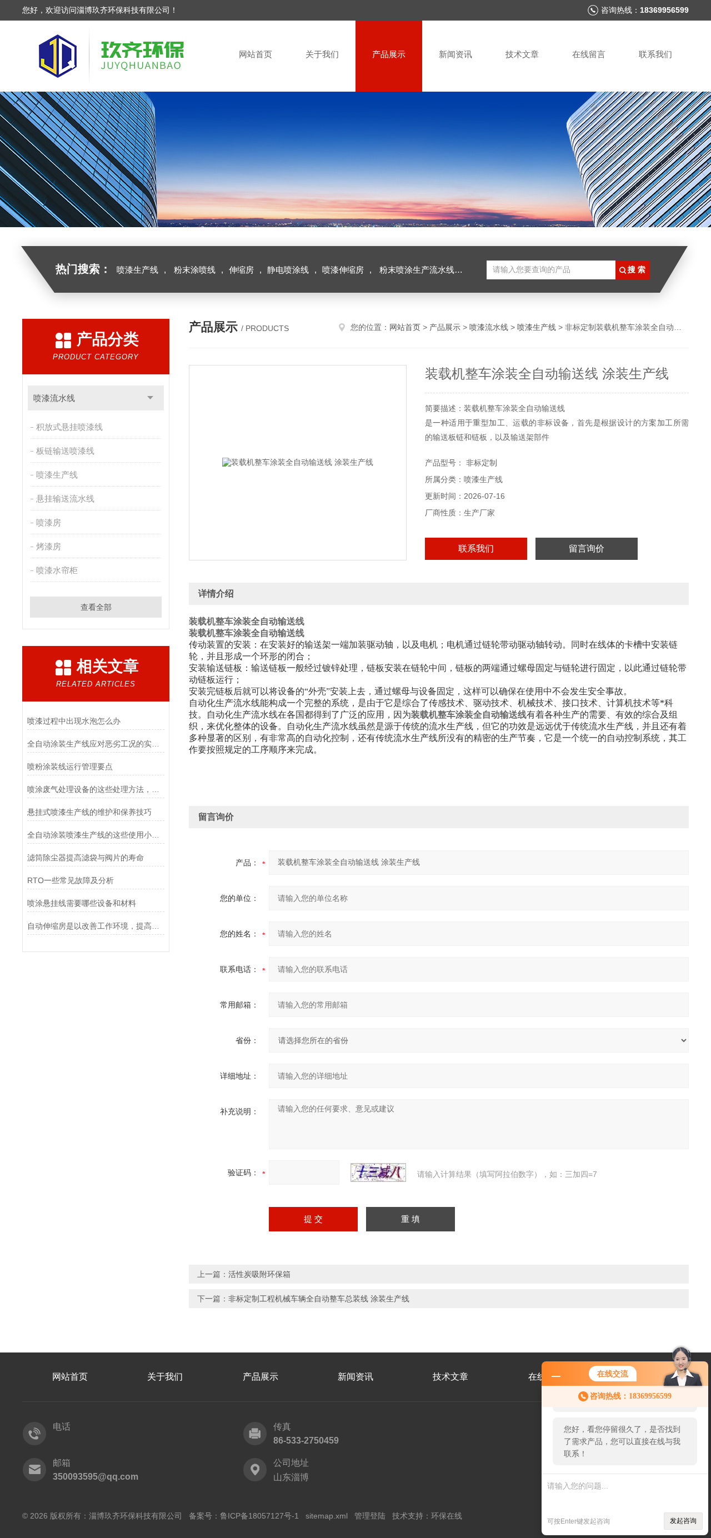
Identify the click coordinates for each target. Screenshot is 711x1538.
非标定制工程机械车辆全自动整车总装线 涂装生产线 (318, 1298)
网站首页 (255, 54)
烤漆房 (48, 546)
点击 (150, 397)
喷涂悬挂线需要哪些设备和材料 (81, 903)
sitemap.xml (327, 1515)
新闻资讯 (455, 54)
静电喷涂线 (288, 269)
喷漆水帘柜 (57, 570)
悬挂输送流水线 (65, 498)
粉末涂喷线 (195, 269)
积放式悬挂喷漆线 (69, 427)
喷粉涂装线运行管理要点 (70, 766)
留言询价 (586, 548)
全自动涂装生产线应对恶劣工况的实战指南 (95, 743)
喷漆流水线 (54, 398)
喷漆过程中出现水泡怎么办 (74, 721)
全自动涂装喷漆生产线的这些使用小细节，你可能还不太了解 (95, 834)
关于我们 (322, 54)
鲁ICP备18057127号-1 (259, 1515)
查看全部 (96, 607)
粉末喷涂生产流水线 (416, 269)
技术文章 (522, 54)
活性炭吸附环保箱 (259, 1274)
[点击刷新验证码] (378, 1172)
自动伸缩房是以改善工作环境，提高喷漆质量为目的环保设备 (95, 925)
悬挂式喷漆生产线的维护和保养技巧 (89, 812)
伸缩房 (241, 269)
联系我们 (655, 54)
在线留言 (588, 54)
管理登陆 (369, 1515)
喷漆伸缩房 (343, 269)
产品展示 (388, 54)
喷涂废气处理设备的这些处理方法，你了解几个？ (95, 789)
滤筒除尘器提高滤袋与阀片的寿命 (85, 857)
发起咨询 (683, 1521)
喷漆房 (48, 522)
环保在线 (446, 1515)
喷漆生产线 (137, 269)
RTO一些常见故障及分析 (70, 880)
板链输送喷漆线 (65, 450)
